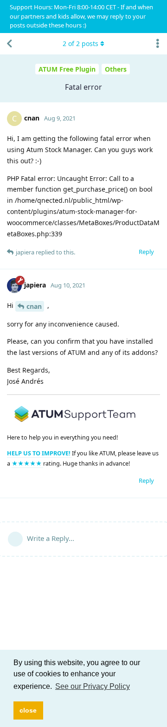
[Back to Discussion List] (9, 43)
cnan (34, 306)
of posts (80, 43)
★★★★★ (27, 463)
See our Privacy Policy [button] (92, 686)
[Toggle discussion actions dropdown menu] (157, 43)
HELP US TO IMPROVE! (39, 453)
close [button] (28, 710)
